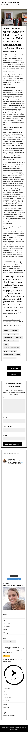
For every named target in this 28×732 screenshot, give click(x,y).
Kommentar (6, 398)
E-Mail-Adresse (7, 427)
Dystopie (15, 341)
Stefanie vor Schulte (9, 358)
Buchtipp (6, 334)
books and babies (10, 2)
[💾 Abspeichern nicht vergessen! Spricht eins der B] (14, 513)
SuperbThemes (14, 729)
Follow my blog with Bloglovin (11, 454)
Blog (4, 617)
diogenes (15, 334)
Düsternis (6, 341)
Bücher (6, 330)
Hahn (5, 344)
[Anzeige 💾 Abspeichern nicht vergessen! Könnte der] (14, 486)
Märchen (13, 351)
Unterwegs (6, 633)
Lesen (5, 351)
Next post (14, 374)
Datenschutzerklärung (9, 715)
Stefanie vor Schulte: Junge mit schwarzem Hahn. (11, 321)
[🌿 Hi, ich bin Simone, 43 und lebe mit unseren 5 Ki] (14, 540)
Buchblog (14, 330)
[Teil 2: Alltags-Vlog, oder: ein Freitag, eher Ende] (14, 553)
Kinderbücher (6, 626)
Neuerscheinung (8, 354)
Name (5, 418)
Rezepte (5, 630)
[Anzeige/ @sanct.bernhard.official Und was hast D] (14, 472)
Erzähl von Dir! (7, 623)
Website (5, 435)
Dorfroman (18, 337)
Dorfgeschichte (8, 337)
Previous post (14, 368)
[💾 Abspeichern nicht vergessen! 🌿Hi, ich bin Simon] (14, 499)
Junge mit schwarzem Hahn (11, 347)
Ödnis (18, 354)
